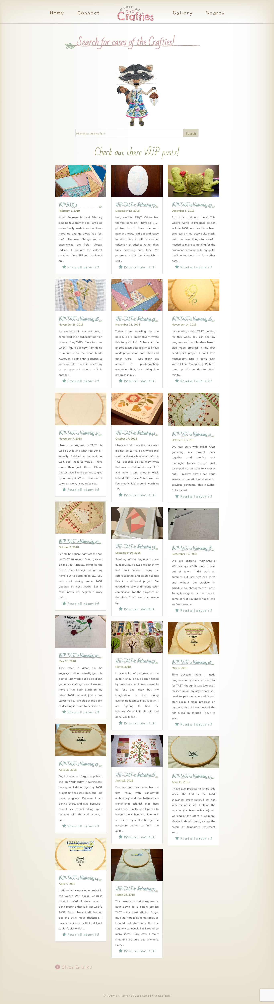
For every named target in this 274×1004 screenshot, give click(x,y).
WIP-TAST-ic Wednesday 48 (78, 319)
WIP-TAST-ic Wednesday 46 (192, 319)
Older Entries (76, 966)
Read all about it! (80, 266)
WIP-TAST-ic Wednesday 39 (135, 547)
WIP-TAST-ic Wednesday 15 (192, 776)
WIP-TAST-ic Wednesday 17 (78, 764)
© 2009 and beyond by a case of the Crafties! (137, 995)
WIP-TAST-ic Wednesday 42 (135, 433)
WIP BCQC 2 (68, 205)
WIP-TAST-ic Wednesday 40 (78, 542)
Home (57, 13)
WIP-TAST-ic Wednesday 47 (135, 319)
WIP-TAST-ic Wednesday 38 (191, 548)
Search (214, 13)
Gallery (182, 13)
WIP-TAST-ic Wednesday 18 (191, 662)
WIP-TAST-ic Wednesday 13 (134, 889)
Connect (88, 13)
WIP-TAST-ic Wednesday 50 (135, 205)
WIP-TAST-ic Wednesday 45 (79, 433)
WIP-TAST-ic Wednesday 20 (78, 656)
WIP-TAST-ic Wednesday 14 (78, 878)
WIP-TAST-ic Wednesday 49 (191, 205)
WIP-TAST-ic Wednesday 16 (135, 775)
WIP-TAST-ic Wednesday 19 (134, 661)
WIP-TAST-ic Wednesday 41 (191, 434)
